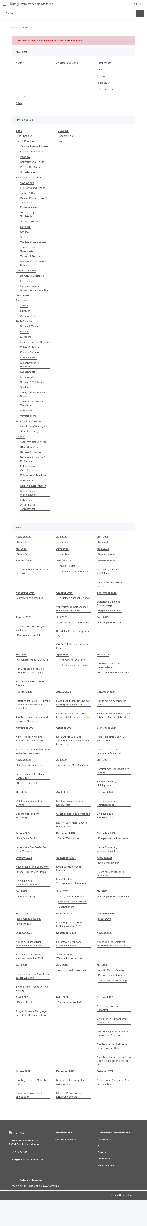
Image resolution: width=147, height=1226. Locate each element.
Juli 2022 (21, 991)
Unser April (24, 561)
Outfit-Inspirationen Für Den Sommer (33, 821)
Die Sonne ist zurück (29, 646)
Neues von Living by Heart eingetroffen (72, 1108)
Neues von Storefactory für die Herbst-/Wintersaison (113, 970)
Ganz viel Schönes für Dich (114, 687)
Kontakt (20, 63)
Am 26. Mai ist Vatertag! (112, 996)
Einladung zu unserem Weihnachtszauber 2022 (30, 982)
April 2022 (22, 1023)
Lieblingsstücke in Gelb (112, 634)
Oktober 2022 (24, 959)
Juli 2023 (21, 917)
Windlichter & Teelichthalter (28, 514)
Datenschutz (104, 63)
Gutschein (64, 130)
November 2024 (25, 746)
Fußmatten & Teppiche (34, 483)
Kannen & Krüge (30, 360)
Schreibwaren (28, 172)
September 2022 (66, 959)
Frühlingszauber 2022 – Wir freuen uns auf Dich (113, 1072)
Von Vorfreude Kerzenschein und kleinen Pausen (73, 620)
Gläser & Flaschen (31, 355)
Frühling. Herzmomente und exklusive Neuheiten (33, 738)
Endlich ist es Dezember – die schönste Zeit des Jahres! (114, 734)
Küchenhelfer (28, 379)
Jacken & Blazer (29, 193)
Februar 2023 (64, 940)
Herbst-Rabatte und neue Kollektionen (112, 757)
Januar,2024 (23, 855)
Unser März (65, 561)
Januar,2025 (63, 710)
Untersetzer (27, 418)
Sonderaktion (66, 136)
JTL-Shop (128, 1221)
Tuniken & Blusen (30, 256)
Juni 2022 (61, 991)
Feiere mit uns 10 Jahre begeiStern (111, 896)
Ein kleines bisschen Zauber (73, 609)
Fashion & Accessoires (29, 177)
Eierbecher (26, 340)
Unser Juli (23, 549)
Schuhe (24, 232)
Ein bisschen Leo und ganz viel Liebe (32, 639)
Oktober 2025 (64, 600)
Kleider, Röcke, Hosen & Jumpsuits (34, 200)
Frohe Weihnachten (69, 861)
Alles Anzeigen (24, 136)
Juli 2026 (61, 544)
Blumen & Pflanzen (31, 459)
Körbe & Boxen (29, 365)
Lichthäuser (27, 507)
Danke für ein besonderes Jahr (112, 721)
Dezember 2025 (106, 568)
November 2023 (106, 855)
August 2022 (104, 959)
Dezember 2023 (65, 855)
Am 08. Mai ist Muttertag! (113, 1007)
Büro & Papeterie (26, 141)
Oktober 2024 (64, 746)
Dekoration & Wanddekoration (30, 475)
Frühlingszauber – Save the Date (32, 1108)
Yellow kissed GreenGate (72, 996)
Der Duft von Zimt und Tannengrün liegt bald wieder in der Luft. (69, 759)
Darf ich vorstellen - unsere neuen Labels (72, 847)
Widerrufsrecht (106, 89)
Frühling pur (24, 950)
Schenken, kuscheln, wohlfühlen (109, 579)
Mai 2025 (21, 669)
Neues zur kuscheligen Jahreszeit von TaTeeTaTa (31, 970)
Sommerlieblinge (27, 923)
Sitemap (102, 76)
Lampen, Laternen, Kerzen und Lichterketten (31, 290)
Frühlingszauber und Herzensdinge (109, 680)
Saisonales (22, 304)
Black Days (104, 945)
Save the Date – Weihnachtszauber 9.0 (69, 982)
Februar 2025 (24, 710)
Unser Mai (104, 549)
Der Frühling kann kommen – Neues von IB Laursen (113, 1059)
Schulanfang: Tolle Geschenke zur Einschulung (32, 1002)
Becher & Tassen (30, 330)
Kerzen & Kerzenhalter (33, 493)
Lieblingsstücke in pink (31, 784)
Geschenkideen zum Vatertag (68, 834)
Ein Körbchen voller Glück (73, 680)
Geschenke (22, 299)
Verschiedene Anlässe (29, 428)
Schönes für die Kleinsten (73, 928)
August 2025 (23, 628)
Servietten (26, 395)
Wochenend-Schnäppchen (73, 784)
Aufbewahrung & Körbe (34, 449)
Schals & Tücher (29, 221)
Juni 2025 (102, 628)
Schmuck (25, 226)
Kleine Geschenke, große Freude (30, 702)
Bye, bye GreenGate (29, 802)
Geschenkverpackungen (34, 146)
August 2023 (104, 880)
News (19, 102)
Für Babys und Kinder (33, 188)
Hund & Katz (27, 488)
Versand (56, 1212)
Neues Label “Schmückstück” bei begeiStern (114, 1108)
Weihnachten (28, 320)
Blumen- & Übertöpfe (33, 276)
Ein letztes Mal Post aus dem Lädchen (33, 579)
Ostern (24, 309)
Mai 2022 (102, 991)
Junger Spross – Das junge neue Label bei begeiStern (31, 1039)
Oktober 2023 (24, 880)
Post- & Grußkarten (31, 167)
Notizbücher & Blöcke (33, 162)
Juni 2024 (102, 778)
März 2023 (22, 940)
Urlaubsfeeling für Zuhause (32, 678)
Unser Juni (64, 549)
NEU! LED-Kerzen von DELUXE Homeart (69, 1121)
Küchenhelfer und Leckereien (27, 891)
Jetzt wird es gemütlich (31, 605)
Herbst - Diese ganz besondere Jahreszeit (109, 770)
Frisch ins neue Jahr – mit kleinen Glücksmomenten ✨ (73, 734)
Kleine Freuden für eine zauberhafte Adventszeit (30, 757)
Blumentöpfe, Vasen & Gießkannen (33, 466)
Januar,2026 (63, 568)
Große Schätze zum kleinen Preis (72, 661)
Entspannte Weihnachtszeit (114, 861)
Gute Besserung (29, 439)
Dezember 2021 (65, 1097)
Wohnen (21, 444)
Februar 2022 (105, 1023)
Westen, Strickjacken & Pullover (33, 263)
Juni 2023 (61, 917)
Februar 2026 (24, 568)
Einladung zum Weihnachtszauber (27, 909)
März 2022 (62, 1023)
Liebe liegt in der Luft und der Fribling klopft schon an (72, 721)
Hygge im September (110, 618)
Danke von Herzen (109, 885)
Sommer (25, 314)
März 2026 (103, 556)
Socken (24, 237)
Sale (60, 141)
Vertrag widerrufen (30, 1206)
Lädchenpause (66, 933)
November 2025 (25, 600)
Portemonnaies (29, 207)
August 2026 (23, 544)
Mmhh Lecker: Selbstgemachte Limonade (72, 904)
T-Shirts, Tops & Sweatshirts (29, 249)
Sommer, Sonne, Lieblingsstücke (106, 802)
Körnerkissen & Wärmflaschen (29, 500)
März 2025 (103, 669)
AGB (99, 69)
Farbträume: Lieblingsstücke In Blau (114, 789)
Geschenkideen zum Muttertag (28, 834)
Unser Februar (107, 561)
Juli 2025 (61, 628)
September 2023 (66, 880)
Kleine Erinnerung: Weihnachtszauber (108, 871)
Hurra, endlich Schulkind (72, 923)
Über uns (21, 96)
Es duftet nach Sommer (112, 1002)
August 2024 (23, 778)
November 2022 (106, 940)
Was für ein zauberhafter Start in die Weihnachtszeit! (32, 770)
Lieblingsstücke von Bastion (113, 926)
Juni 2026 (102, 544)
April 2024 (62, 811)
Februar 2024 (105, 811)
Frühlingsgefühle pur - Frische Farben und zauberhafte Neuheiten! (30, 723)
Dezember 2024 (106, 710)
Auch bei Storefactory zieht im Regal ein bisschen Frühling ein (113, 1087)
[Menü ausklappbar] (4, 3)
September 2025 (107, 600)
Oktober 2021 (105, 1097)
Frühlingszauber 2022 (71, 1028)
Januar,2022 (23, 1097)
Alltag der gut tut (68, 573)
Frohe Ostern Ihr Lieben (72, 675)
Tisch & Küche (24, 325)
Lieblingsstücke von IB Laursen (69, 891)
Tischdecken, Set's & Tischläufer (32, 411)
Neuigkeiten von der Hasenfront (109, 1034)
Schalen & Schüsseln (32, 390)
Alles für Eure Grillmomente (73, 637)
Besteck (24, 335)
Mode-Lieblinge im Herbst (32, 898)
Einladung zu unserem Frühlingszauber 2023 (70, 950)
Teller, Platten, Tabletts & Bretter (35, 402)
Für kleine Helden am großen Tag (69, 648)
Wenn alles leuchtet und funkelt (111, 591)
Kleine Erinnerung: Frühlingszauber (108, 821)
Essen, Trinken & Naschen (30, 347)
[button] (113, 4)
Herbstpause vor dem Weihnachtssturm (69, 970)
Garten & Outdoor (26, 270)
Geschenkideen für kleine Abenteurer (31, 794)
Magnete (25, 156)
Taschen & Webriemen (33, 242)
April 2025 (62, 669)
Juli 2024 (61, 778)
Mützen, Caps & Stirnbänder (29, 214)
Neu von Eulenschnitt (30, 945)
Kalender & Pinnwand (33, 151)
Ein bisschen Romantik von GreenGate (113, 1047)
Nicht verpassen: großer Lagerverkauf (70, 821)
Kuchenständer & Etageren (30, 372)
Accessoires (27, 182)
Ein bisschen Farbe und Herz (70, 584)
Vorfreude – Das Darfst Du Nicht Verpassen (31, 871)
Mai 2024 (21, 811)
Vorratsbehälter (29, 423)
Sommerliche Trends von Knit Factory (31, 1015)
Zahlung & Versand (67, 63)
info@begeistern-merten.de (28, 1186)
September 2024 (107, 746)
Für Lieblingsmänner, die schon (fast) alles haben (31, 689)
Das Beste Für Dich (28, 861)
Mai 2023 (102, 917)
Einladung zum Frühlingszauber (107, 834)
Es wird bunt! (25, 1028)
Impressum (103, 83)
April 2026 (62, 556)
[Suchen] (140, 13)
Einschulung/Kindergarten (36, 433)
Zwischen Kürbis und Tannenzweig (109, 611)
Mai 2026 (21, 556)
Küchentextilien (29, 384)
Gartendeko (27, 281)
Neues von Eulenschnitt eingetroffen (30, 1121)
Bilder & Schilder (30, 454)
